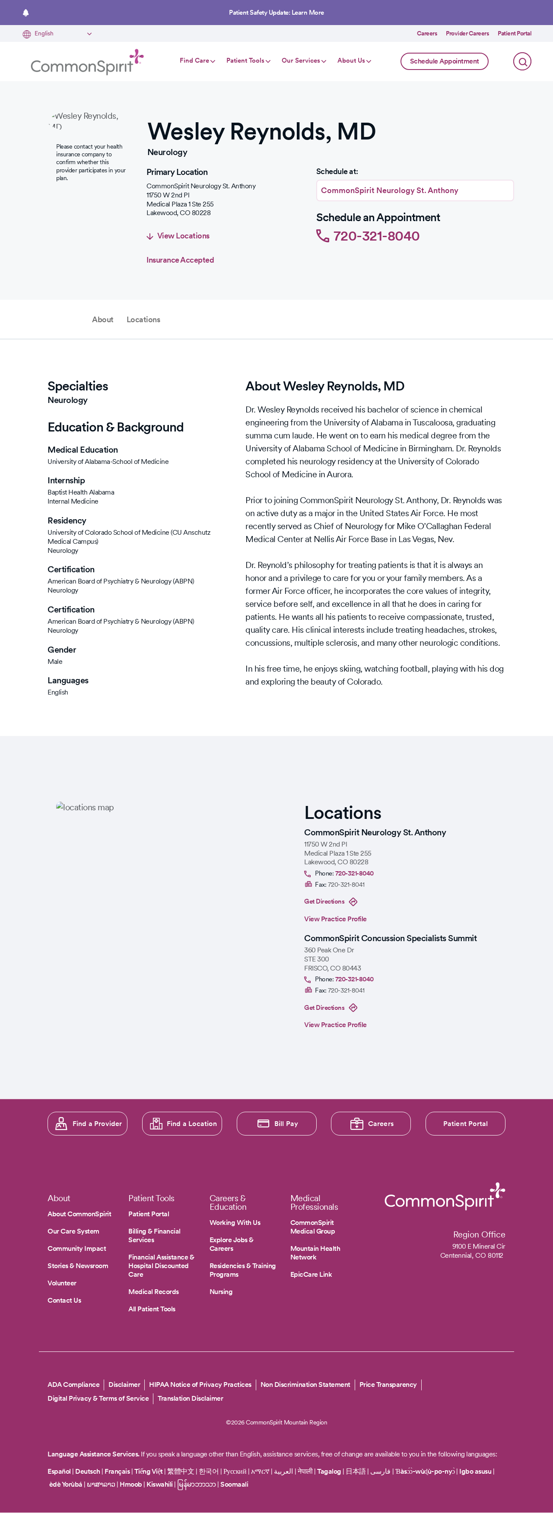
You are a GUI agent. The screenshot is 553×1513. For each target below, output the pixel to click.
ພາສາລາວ (101, 1484)
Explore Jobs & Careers (232, 1244)
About (103, 319)
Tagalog (329, 1471)
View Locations (183, 235)
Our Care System (73, 1231)
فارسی (381, 1471)
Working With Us (235, 1222)
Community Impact (77, 1248)
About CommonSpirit (79, 1214)
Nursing (221, 1292)
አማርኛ (260, 1471)
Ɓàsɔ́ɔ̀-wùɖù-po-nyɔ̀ (425, 1471)
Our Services (301, 60)
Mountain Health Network (315, 1252)
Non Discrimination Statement (305, 1384)
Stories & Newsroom (78, 1266)
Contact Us (64, 1300)
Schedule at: (337, 171)
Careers (427, 33)
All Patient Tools (151, 1309)
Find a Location (192, 1124)
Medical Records (153, 1292)
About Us (351, 60)
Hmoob (131, 1484)
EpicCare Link (311, 1274)
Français (117, 1471)
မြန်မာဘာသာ (196, 1484)
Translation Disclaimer (190, 1398)
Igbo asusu (475, 1471)
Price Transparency (388, 1384)
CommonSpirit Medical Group (312, 1226)
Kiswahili (159, 1484)
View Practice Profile (335, 919)
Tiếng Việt (148, 1471)
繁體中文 (180, 1471)
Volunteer (62, 1283)
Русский (235, 1471)
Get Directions (324, 901)
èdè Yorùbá (66, 1484)
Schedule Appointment (444, 61)
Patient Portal (514, 33)
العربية (283, 1471)
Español (59, 1471)
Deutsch (87, 1471)
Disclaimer (124, 1384)
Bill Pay (286, 1124)
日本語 (356, 1471)
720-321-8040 (377, 235)
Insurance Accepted (180, 259)
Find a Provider (97, 1124)
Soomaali (234, 1484)
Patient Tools (245, 60)
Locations (143, 319)
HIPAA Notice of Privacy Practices (200, 1384)
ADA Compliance (73, 1384)
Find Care (194, 60)
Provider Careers (467, 33)
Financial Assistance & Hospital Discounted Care (161, 1265)
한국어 (209, 1471)
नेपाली (305, 1471)
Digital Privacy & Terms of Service (98, 1398)
